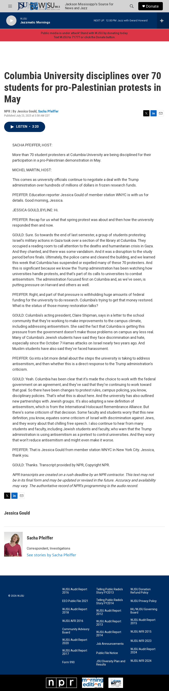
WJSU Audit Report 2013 (108, 623)
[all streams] (163, 20)
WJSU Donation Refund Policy (140, 591)
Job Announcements (110, 643)
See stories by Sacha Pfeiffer (51, 554)
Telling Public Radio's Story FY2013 (109, 591)
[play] (11, 20)
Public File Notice (107, 653)
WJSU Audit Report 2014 (108, 634)
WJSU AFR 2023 (140, 640)
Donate (152, 6)
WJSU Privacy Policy (143, 601)
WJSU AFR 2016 (72, 621)
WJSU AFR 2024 (140, 660)
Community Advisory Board (75, 631)
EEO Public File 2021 (75, 601)
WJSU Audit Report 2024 (142, 651)
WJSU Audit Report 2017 (74, 652)
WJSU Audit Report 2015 (142, 621)
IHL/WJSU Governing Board (143, 611)
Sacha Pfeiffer (48, 111)
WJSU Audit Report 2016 (74, 591)
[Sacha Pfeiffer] (13, 544)
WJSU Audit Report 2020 (74, 641)
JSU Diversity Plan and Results (110, 663)
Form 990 (68, 662)
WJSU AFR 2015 (140, 631)
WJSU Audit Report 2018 (74, 611)
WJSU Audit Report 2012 (108, 612)
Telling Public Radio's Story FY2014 (109, 601)
